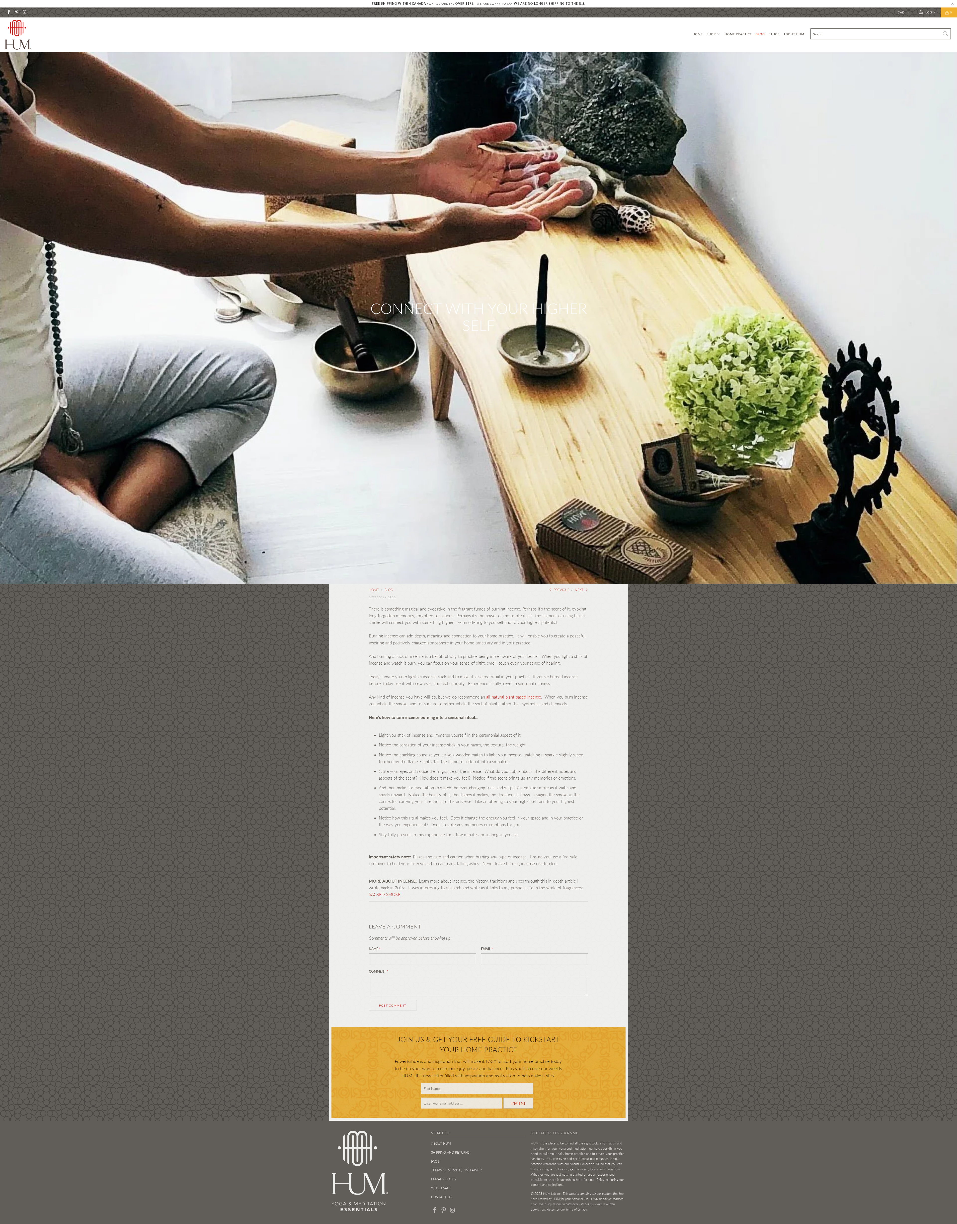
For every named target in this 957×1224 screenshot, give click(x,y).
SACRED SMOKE (384, 894)
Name (375, 949)
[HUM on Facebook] (8, 12)
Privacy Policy (444, 1179)
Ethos (774, 34)
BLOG (760, 34)
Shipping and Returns (450, 1152)
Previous (561, 590)
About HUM (794, 34)
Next (579, 590)
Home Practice (738, 34)
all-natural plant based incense (513, 697)
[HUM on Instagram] (24, 12)
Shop (712, 34)
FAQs (435, 1161)
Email (487, 949)
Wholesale (441, 1188)
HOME (698, 34)
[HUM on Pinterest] (16, 12)
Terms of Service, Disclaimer (456, 1170)
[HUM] (79, 34)
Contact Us (441, 1197)
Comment (378, 971)
